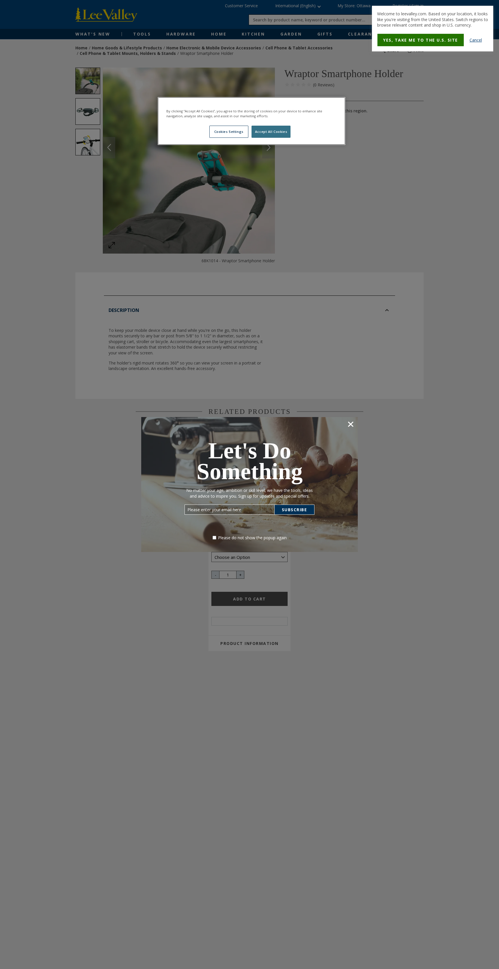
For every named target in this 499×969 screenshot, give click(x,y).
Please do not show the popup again (252, 537)
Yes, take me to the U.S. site (420, 40)
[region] (251, 121)
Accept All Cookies (271, 131)
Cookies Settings (228, 131)
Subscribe (294, 509)
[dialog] (432, 28)
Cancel (476, 40)
